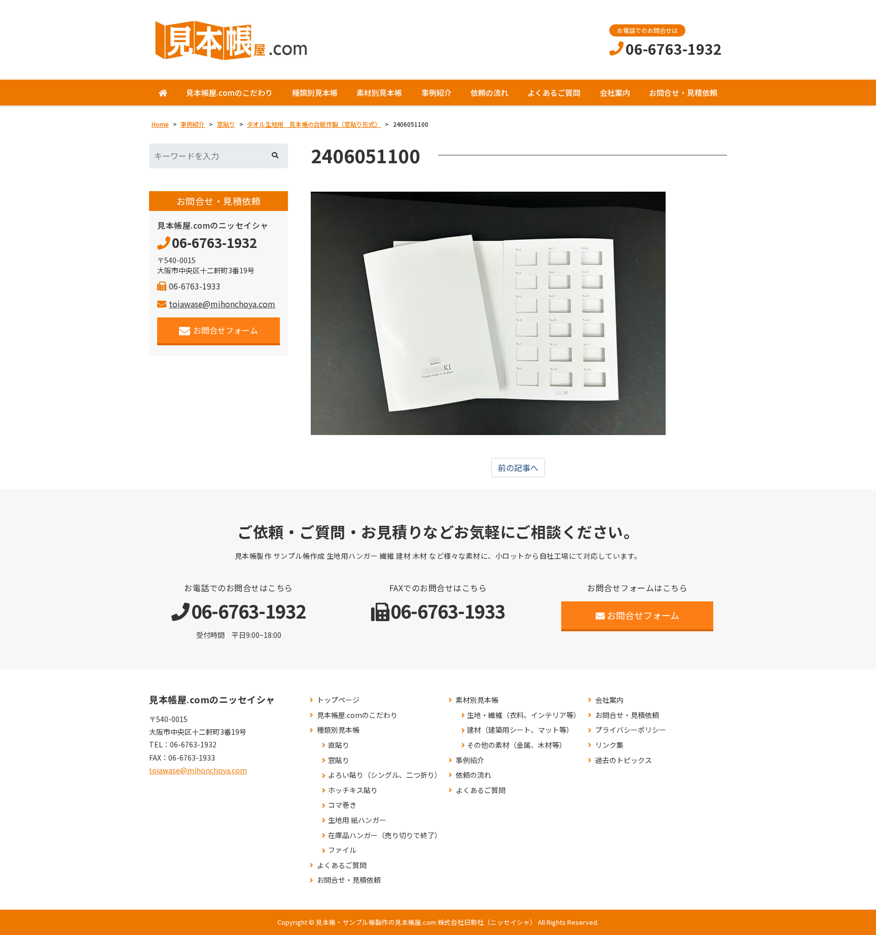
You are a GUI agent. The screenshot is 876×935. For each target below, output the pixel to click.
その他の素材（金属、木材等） (516, 745)
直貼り (338, 745)
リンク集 (609, 745)
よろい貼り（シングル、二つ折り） (385, 775)
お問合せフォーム (225, 330)
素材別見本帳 (379, 92)
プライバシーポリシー (630, 730)
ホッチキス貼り (353, 790)
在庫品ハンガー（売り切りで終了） (385, 835)
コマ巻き (342, 805)
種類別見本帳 (315, 92)
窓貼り (338, 760)
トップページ (338, 700)
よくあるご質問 (553, 92)
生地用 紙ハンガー (357, 820)
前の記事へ (518, 467)
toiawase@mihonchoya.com (222, 304)
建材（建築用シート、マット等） (520, 730)
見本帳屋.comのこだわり (229, 92)
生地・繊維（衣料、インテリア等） (523, 715)
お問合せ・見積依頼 (683, 92)
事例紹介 (436, 92)
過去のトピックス (623, 760)
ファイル (342, 850)
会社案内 (615, 92)
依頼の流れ (489, 92)
